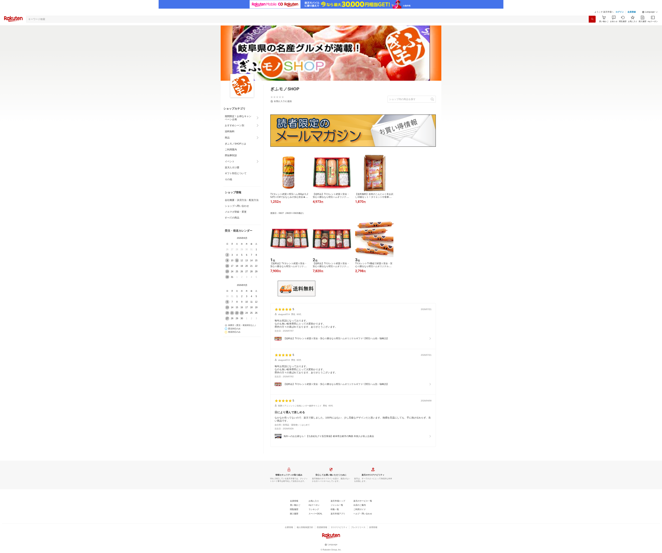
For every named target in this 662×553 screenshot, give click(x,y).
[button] (650, 12)
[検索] (592, 19)
